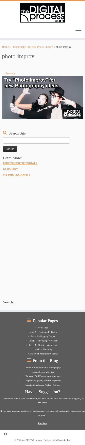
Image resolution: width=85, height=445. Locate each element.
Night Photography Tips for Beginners (43, 380)
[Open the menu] (78, 31)
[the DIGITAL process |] (42, 13)
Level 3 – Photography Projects (43, 340)
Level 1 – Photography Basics (43, 332)
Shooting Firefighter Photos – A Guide (43, 385)
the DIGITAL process (32, 440)
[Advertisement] (32, 237)
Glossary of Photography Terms (43, 353)
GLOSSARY (10, 169)
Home (5, 46)
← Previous (8, 73)
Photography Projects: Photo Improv (32, 46)
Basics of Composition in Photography (43, 367)
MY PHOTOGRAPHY (16, 174)
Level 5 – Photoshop (43, 349)
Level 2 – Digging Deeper (43, 336)
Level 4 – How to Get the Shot (43, 345)
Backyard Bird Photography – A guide (43, 376)
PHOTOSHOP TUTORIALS (20, 163)
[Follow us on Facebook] (6, 434)
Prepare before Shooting (43, 372)
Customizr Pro (63, 440)
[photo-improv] (42, 97)
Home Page (43, 327)
